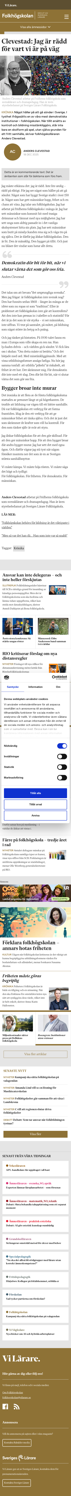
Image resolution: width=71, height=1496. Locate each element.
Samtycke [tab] (13, 686)
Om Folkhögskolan (12, 1392)
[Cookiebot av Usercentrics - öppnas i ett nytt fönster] (52, 677)
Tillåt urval (35, 804)
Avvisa (35, 815)
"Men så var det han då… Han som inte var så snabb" (34, 535)
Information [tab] (35, 686)
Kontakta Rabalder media (17, 1443)
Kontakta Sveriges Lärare (16, 1483)
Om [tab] (58, 686)
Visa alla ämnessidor (33, 27)
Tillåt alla (35, 793)
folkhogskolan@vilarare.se (16, 1397)
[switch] (62, 756)
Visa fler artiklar (35, 1054)
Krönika (19, 548)
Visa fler (35, 1134)
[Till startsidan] (10, 3)
